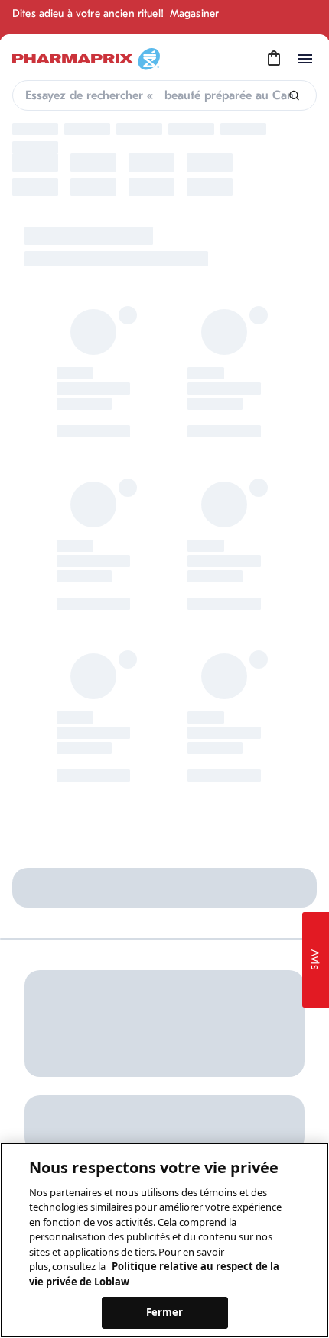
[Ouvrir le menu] (305, 59)
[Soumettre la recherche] (294, 96)
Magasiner (194, 13)
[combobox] (164, 95)
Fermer (165, 1312)
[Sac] (274, 59)
